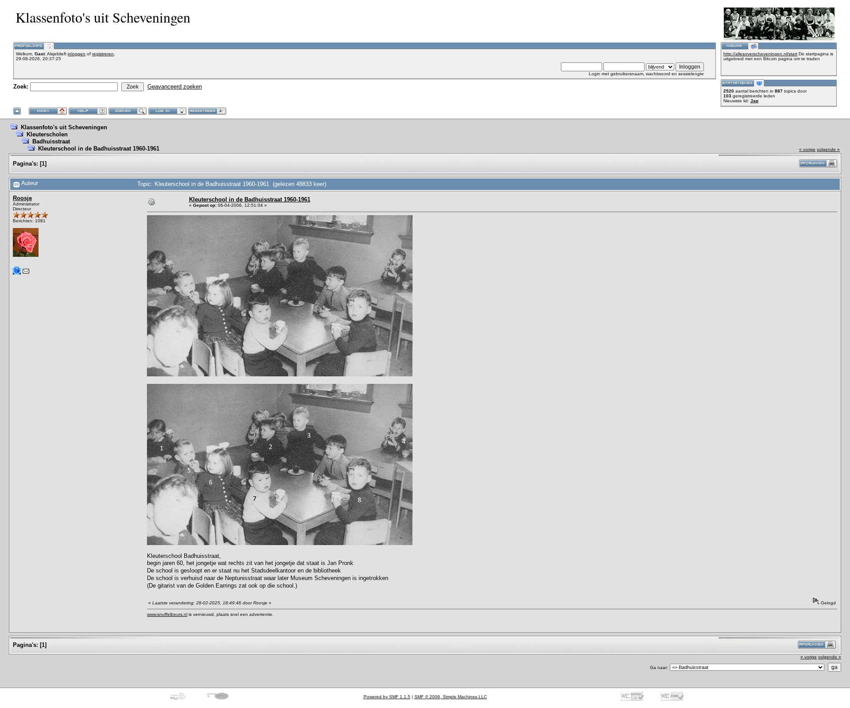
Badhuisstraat (51, 141)
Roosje (22, 198)
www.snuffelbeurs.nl (167, 614)
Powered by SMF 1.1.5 (386, 696)
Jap (754, 100)
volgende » (828, 149)
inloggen (76, 53)
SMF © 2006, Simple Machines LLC (450, 696)
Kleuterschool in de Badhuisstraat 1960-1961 (98, 148)
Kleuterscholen (47, 134)
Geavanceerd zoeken (174, 86)
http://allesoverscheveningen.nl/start (760, 53)
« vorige (807, 149)
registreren (103, 53)
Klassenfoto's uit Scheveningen (64, 127)
